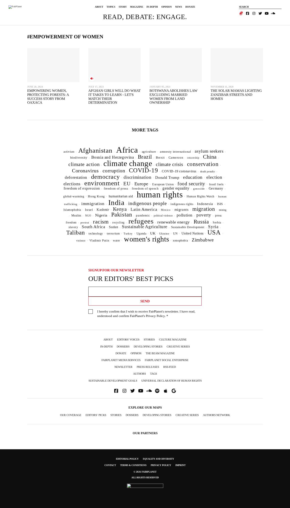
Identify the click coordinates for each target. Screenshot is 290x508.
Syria (213, 226)
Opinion (166, 7)
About (99, 7)
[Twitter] (260, 13)
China (210, 157)
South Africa (93, 226)
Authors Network (216, 415)
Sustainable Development (187, 227)
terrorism (113, 233)
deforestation (76, 177)
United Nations (193, 233)
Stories (149, 339)
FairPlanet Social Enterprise (167, 360)
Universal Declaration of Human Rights (171, 380)
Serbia (217, 222)
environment (102, 183)
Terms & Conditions (133, 465)
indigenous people (147, 203)
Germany (216, 188)
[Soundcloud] (273, 13)
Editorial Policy (127, 459)
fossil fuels (216, 184)
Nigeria (101, 215)
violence (81, 240)
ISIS (220, 204)
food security (191, 183)
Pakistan (121, 214)
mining (223, 209)
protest (84, 222)
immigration (92, 203)
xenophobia (180, 240)
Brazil (145, 157)
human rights (160, 194)
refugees (141, 221)
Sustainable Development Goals (113, 380)
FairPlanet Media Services (121, 360)
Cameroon (176, 157)
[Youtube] (267, 13)
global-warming (73, 196)
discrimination (137, 177)
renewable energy (173, 222)
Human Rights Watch (200, 196)
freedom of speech (145, 188)
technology (96, 233)
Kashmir (103, 209)
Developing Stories (148, 346)
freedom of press (116, 188)
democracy (105, 176)
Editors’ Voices (128, 339)
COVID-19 (143, 170)
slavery (73, 227)
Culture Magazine (173, 339)
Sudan (113, 227)
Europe (141, 183)
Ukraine (164, 233)
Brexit (160, 157)
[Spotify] (157, 391)
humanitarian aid (121, 196)
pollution (185, 215)
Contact (110, 465)
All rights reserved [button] (145, 477)
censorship (193, 157)
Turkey (128, 233)
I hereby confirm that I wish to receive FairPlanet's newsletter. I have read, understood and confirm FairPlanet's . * (146, 314)
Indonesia (205, 204)
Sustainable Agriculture (144, 226)
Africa (127, 149)
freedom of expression (82, 188)
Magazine (136, 7)
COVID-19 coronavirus (179, 171)
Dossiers (123, 346)
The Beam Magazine (160, 353)
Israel (89, 209)
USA (214, 232)
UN (175, 233)
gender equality (175, 188)
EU (126, 183)
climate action (84, 164)
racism (101, 222)
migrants (182, 210)
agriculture (149, 151)
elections (71, 183)
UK (152, 233)
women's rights (146, 239)
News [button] (178, 7)
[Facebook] (247, 13)
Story (123, 7)
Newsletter (123, 366)
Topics (111, 7)
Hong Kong (96, 196)
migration (203, 209)
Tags (153, 373)
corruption (114, 170)
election (214, 177)
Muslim (76, 215)
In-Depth (152, 7)
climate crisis (169, 164)
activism (69, 151)
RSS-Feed (169, 366)
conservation (203, 164)
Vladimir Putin (99, 240)
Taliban (75, 232)
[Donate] (241, 13)
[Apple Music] (165, 391)
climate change (127, 163)
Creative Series (178, 346)
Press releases (148, 366)
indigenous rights (181, 204)
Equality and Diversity (158, 459)
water (116, 240)
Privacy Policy (155, 316)
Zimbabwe (203, 240)
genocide (199, 188)
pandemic (143, 215)
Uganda (141, 233)
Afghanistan (95, 150)
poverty (203, 215)
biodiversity (78, 157)
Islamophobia (72, 209)
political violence (163, 215)
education (192, 177)
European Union (163, 184)
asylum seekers (209, 151)
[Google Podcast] (174, 391)
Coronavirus (85, 170)
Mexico (166, 209)
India (116, 202)
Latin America (144, 209)
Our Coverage (70, 415)
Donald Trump (167, 177)
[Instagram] (254, 13)
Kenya (120, 209)
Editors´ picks (96, 415)
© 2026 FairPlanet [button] (145, 471)
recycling (118, 222)
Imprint (180, 465)
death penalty (207, 171)
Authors (139, 373)
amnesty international (175, 151)
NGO (88, 215)
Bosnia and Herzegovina (112, 157)
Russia (201, 222)
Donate (190, 7)
